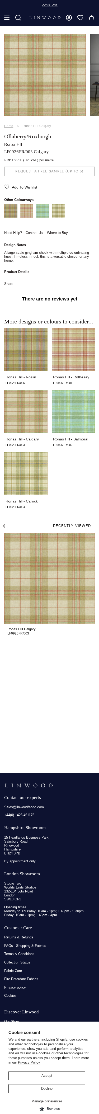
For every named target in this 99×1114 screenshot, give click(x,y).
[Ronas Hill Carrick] (58, 216)
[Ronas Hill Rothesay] (26, 216)
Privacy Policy (29, 1062)
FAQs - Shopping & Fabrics (25, 946)
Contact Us (34, 233)
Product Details (16, 272)
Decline (47, 1089)
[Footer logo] (28, 785)
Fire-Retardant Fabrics (21, 979)
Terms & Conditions (19, 954)
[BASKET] (91, 18)
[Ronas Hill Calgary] (49, 578)
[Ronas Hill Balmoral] (42, 216)
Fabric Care (13, 971)
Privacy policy (15, 987)
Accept (46, 1076)
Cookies (10, 996)
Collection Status (17, 962)
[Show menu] (7, 18)
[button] (18, 18)
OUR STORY (50, 4)
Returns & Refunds (18, 937)
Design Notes (15, 245)
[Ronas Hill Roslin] (10, 216)
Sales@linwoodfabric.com (24, 807)
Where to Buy (57, 233)
